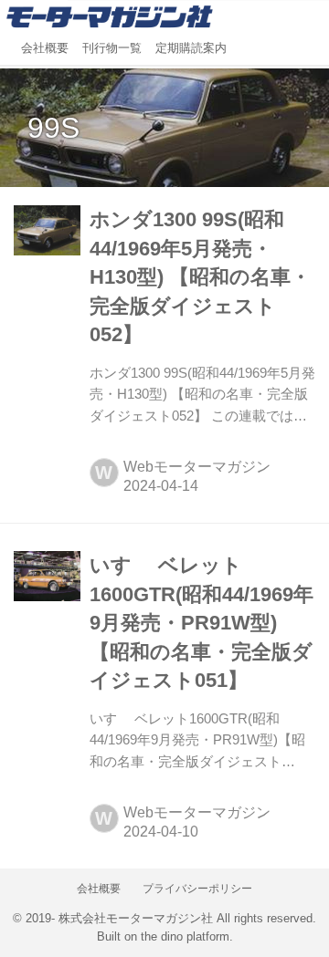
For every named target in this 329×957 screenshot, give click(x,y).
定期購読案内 (191, 48)
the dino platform (185, 937)
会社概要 (45, 48)
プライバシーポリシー (197, 888)
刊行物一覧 (112, 48)
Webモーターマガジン (197, 466)
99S (53, 127)
